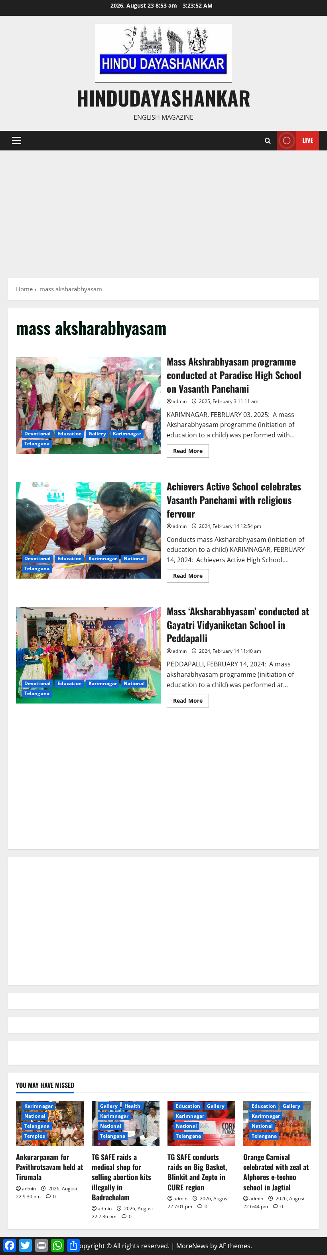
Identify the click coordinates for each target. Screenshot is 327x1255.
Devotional (37, 433)
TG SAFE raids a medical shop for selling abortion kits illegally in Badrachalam (121, 1177)
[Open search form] (268, 140)
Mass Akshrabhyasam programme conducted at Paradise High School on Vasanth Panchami (88, 405)
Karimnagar (127, 433)
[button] (16, 140)
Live (307, 140)
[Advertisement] (163, 210)
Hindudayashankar (163, 97)
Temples (34, 1135)
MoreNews (192, 1245)
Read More (191, 452)
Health (132, 1106)
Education (69, 433)
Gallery (97, 433)
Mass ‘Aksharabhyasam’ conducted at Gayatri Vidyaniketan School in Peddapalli (88, 655)
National (134, 558)
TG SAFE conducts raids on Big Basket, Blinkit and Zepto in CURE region (197, 1172)
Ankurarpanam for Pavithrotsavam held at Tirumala (49, 1167)
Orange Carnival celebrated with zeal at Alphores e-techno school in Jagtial (276, 1172)
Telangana (36, 443)
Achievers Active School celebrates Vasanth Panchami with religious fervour (88, 530)
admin (180, 401)
